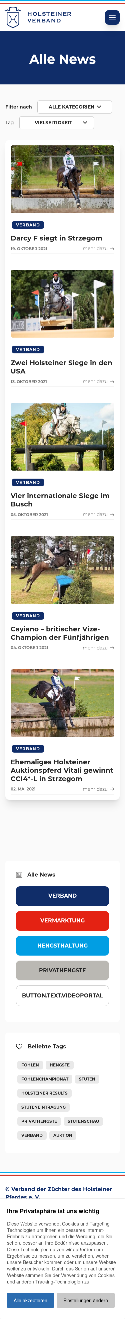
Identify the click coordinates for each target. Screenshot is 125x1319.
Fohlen (30, 1064)
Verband (62, 896)
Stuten (87, 1079)
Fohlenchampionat (44, 1079)
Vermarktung (62, 920)
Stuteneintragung (43, 1107)
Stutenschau (83, 1121)
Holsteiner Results (44, 1093)
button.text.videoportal (62, 995)
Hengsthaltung (62, 946)
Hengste (60, 1064)
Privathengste (62, 970)
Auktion (62, 1135)
